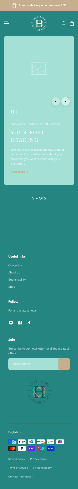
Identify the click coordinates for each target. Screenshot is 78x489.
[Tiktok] (29, 322)
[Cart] (72, 23)
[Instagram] (10, 322)
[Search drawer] (64, 23)
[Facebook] (20, 322)
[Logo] (39, 23)
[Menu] (6, 23)
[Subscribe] (64, 364)
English (13, 432)
